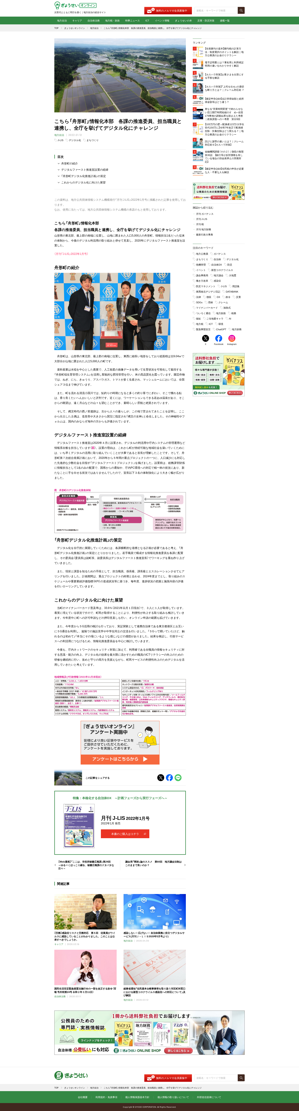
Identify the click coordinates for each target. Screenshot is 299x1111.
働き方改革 (202, 280)
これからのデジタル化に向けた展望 (83, 182)
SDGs (199, 302)
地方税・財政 (112, 20)
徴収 (208, 297)
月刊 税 (200, 224)
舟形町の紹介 (69, 163)
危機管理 (201, 264)
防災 (229, 264)
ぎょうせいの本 (183, 20)
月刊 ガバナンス (205, 213)
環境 (220, 324)
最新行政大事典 (204, 234)
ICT (147, 20)
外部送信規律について (209, 1097)
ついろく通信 (203, 313)
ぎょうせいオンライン (74, 28)
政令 (228, 297)
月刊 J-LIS (201, 219)
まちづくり (93, 140)
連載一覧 (225, 20)
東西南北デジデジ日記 (208, 291)
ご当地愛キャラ (214, 318)
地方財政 (221, 313)
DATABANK (232, 291)
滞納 (210, 302)
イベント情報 (162, 20)
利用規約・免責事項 (106, 1097)
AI (230, 318)
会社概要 (83, 1097)
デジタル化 (75, 140)
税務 (233, 313)
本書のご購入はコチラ (125, 834)
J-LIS (60, 140)
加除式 (227, 307)
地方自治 (62, 20)
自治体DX (216, 264)
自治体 (217, 259)
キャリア (77, 20)
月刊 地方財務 (203, 229)
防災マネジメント (205, 286)
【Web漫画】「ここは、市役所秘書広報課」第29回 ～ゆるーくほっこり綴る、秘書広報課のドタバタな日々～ (86, 865)
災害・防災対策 (205, 20)
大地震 (232, 275)
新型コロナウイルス (222, 270)
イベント (201, 270)
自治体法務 (94, 20)
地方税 (199, 324)
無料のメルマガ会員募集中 (171, 10)
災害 (238, 297)
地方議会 (218, 275)
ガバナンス (220, 253)
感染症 (217, 280)
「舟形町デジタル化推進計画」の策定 (83, 176)
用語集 (235, 286)
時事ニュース (132, 20)
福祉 (198, 318)
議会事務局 (202, 275)
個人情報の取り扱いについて (173, 1097)
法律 (198, 297)
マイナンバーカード (207, 307)
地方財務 (237, 329)
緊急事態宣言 (203, 329)
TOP (56, 28)
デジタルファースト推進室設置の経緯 (84, 169)
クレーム (223, 302)
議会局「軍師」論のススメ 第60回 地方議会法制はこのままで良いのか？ (153, 863)
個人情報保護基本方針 (137, 1097)
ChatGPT (221, 329)
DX (218, 297)
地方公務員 (202, 253)
